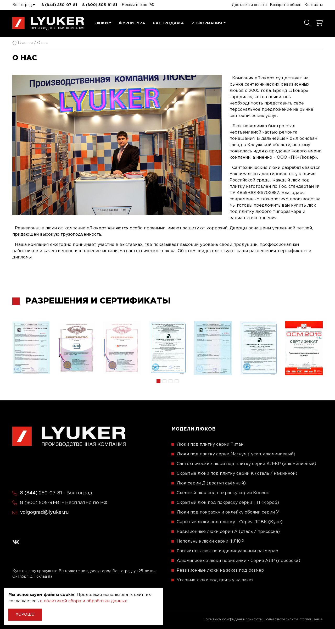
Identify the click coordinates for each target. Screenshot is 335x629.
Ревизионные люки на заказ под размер (220, 570)
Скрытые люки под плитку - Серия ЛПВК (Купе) (230, 522)
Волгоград (22, 5)
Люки (101, 23)
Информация (207, 23)
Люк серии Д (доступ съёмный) (211, 483)
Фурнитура (132, 23)
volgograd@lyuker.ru (44, 512)
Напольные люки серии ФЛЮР (210, 541)
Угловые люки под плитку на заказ (215, 580)
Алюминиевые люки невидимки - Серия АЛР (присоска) (238, 561)
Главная (25, 43)
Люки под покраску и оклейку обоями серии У (228, 512)
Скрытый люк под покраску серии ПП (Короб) (228, 503)
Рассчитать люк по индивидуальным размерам (227, 551)
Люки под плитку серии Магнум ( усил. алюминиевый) (236, 454)
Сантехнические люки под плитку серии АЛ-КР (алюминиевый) (246, 464)
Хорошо (25, 614)
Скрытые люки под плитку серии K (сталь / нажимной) (237, 474)
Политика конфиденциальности (233, 619)
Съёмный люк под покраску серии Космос (223, 493)
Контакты (313, 5)
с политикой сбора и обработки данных (83, 601)
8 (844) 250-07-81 (59, 5)
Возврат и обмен (285, 5)
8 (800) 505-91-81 (99, 5)
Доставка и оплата (249, 5)
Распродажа (168, 23)
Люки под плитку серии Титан (210, 444)
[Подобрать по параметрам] (307, 23)
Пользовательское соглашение (293, 619)
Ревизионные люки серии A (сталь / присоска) (228, 532)
